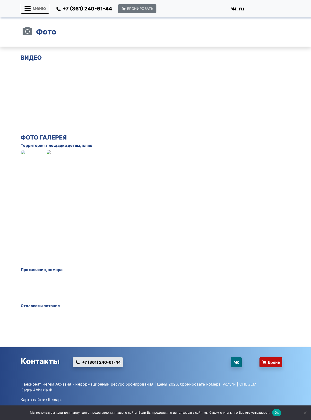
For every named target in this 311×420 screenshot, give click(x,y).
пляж (87, 145)
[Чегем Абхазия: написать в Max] (184, 9)
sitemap (53, 399)
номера (55, 269)
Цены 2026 (167, 384)
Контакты (40, 361)
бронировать (192, 384)
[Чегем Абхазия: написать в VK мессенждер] (213, 364)
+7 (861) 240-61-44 (101, 362)
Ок (277, 412)
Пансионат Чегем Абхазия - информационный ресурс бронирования (87, 384)
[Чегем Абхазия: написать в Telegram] (201, 9)
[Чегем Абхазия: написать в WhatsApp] (167, 9)
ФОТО (29, 137)
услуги (229, 384)
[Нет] (304, 412)
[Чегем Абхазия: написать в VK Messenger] (218, 9)
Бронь (274, 362)
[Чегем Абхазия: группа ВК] (236, 362)
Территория (32, 145)
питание (51, 305)
